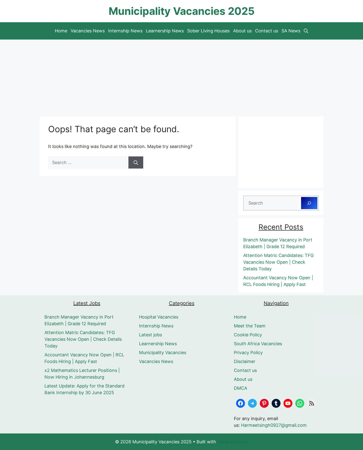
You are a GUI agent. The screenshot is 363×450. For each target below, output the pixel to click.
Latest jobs (150, 334)
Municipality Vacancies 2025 (182, 11)
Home (61, 30)
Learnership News (165, 30)
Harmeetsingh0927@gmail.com (274, 425)
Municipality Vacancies (162, 352)
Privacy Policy (248, 352)
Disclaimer (244, 361)
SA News (291, 30)
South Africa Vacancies (258, 343)
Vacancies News (88, 30)
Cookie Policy (248, 334)
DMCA (240, 388)
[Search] (135, 162)
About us (242, 30)
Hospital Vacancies (158, 317)
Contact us (266, 30)
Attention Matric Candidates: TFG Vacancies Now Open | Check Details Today (278, 262)
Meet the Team (249, 325)
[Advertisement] (181, 76)
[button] (306, 31)
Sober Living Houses (208, 30)
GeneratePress (232, 441)
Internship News (125, 30)
